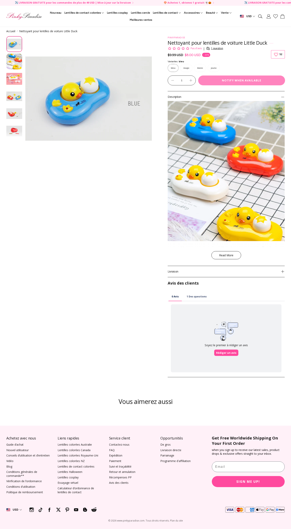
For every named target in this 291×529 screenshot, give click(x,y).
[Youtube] (76, 510)
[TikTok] (40, 510)
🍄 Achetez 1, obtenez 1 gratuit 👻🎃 (187, 3)
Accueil (10, 31)
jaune (214, 68)
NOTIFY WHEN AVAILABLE (241, 80)
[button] (260, 16)
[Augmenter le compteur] (190, 80)
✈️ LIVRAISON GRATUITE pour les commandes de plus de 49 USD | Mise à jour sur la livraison (73, 3)
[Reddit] (94, 510)
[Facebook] (49, 510)
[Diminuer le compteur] (172, 80)
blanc (200, 68)
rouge (186, 68)
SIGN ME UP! (248, 481)
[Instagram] (32, 510)
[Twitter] (58, 510)
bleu (173, 68)
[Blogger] (85, 510)
